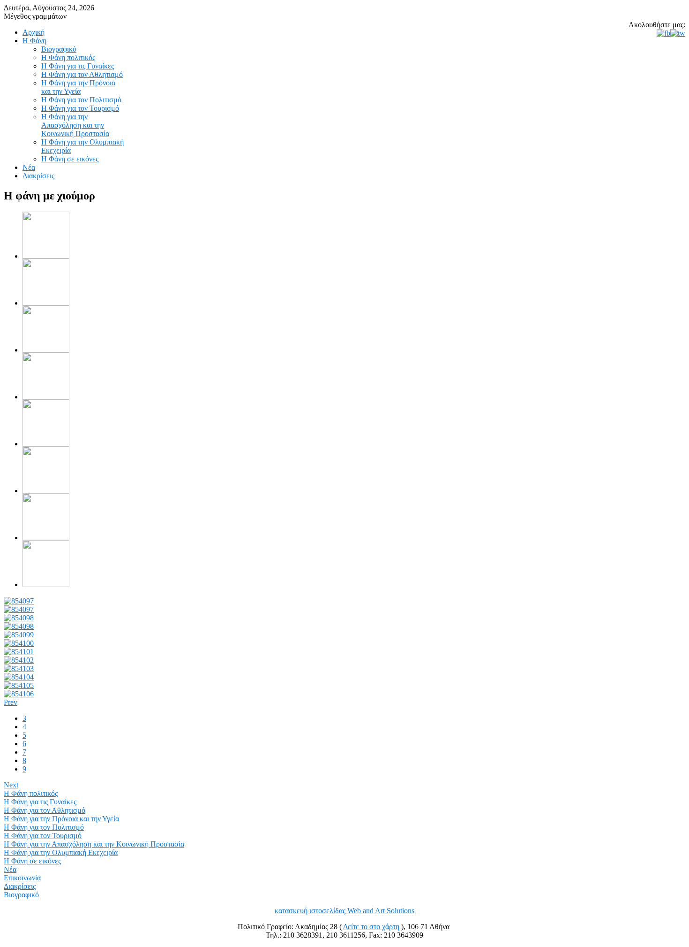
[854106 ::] (19, 694)
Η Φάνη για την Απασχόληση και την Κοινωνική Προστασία (94, 844)
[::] (45, 256)
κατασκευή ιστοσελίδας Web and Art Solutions (344, 911)
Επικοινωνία (22, 878)
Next (11, 785)
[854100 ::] (19, 643)
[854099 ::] (19, 635)
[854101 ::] (19, 652)
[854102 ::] (19, 660)
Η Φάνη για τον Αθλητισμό (44, 810)
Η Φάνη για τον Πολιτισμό (44, 827)
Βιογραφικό (21, 895)
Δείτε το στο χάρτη (371, 927)
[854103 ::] (19, 668)
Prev (10, 702)
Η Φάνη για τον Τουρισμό (43, 836)
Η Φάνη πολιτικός (31, 793)
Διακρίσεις (20, 886)
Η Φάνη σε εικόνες (32, 861)
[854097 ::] (19, 601)
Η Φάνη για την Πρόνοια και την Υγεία (61, 819)
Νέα (10, 869)
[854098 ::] (19, 618)
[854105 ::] (19, 685)
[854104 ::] (19, 677)
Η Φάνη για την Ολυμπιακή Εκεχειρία (61, 852)
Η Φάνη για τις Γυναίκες (40, 802)
